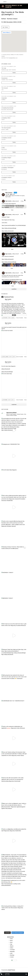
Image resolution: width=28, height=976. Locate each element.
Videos (11, 947)
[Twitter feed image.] (14, 206)
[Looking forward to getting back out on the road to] (14, 892)
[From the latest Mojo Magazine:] (14, 481)
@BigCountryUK (15, 201)
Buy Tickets (5, 27)
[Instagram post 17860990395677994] (14, 455)
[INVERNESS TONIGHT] (14, 584)
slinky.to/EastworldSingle (7, 371)
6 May (22, 272)
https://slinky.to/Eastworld (7, 231)
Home (11, 938)
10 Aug (22, 201)
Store (11, 942)
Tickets (14, 72)
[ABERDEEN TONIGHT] (14, 609)
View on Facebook (19, 317)
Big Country (8, 201)
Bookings (12, 955)
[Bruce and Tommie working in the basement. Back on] (14, 763)
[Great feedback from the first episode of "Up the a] (14, 430)
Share (25, 317)
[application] (14, 974)
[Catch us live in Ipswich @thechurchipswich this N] (14, 532)
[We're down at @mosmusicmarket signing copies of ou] (14, 507)
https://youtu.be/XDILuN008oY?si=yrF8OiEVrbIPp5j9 (14, 225)
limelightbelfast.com (13, 58)
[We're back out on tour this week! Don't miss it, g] (14, 635)
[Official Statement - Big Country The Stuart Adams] (14, 866)
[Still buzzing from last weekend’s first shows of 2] (14, 686)
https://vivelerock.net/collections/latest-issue (12, 279)
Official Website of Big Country (13, 6)
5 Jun (22, 214)
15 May (22, 253)
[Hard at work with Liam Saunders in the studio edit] (14, 789)
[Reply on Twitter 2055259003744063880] (2, 268)
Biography (12, 951)
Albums (11, 946)
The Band (12, 949)
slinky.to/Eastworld (5, 369)
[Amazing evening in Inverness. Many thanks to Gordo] (14, 558)
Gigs (11, 944)
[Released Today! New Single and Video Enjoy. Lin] (14, 661)
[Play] (2, 974)
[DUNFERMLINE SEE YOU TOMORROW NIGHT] (14, 712)
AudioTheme (11, 970)
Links (11, 953)
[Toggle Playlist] (26, 974)
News (11, 940)
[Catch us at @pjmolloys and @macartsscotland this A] (14, 840)
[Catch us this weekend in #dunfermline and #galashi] (14, 738)
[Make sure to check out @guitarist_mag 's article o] (14, 815)
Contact (12, 957)
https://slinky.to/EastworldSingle (9, 228)
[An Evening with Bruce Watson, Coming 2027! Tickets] (14, 917)
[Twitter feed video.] (14, 240)
